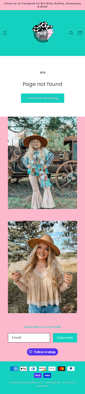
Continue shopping (42, 98)
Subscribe (65, 337)
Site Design (53, 382)
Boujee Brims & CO (31, 382)
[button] (5, 33)
